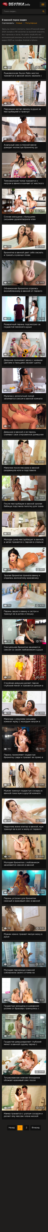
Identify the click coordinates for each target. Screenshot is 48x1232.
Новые (19, 23)
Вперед (36, 1128)
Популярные (31, 23)
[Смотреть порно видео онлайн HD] (16, 4)
